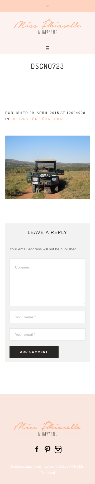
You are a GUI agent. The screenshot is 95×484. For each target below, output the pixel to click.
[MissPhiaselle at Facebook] (37, 449)
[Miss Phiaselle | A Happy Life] (47, 26)
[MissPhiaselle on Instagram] (58, 449)
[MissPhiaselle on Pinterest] (47, 449)
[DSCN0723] (47, 167)
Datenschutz (21, 466)
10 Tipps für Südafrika (36, 119)
